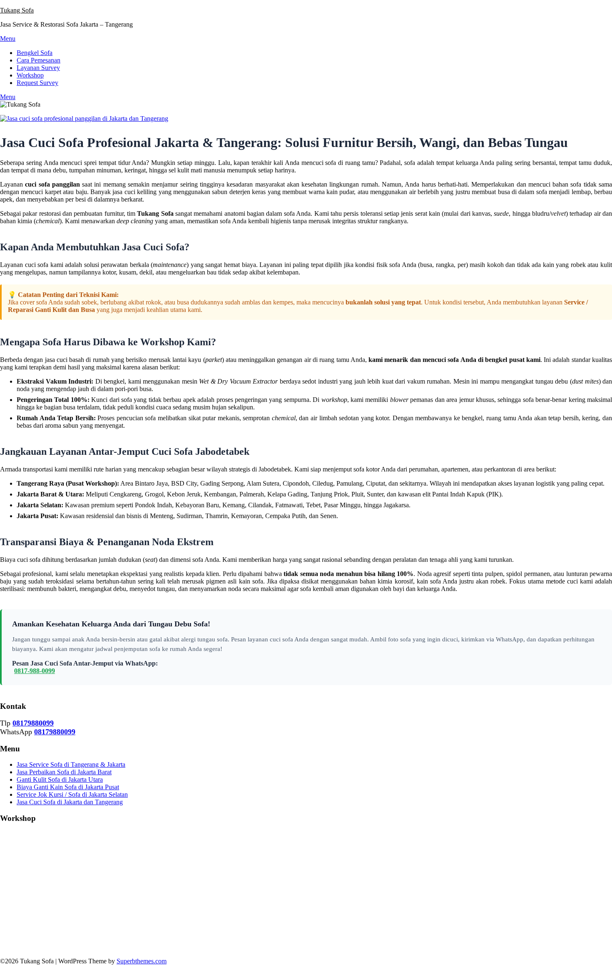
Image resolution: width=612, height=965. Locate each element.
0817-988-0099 (34, 670)
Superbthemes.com (142, 961)
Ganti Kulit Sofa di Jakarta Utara (60, 779)
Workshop (30, 75)
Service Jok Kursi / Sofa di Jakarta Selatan (72, 794)
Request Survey (37, 82)
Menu (7, 38)
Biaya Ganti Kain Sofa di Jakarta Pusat (68, 786)
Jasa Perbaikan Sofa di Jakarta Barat (64, 771)
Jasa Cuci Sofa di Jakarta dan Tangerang (70, 801)
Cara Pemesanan (38, 60)
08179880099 (33, 723)
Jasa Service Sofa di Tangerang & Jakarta (71, 764)
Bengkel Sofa (34, 52)
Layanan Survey (38, 67)
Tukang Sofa (17, 10)
